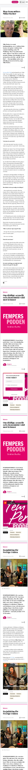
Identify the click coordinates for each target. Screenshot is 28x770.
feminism (12, 405)
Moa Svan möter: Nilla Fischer (11, 13)
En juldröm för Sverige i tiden (10, 551)
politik (11, 698)
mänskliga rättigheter (15, 409)
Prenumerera (15, 2)
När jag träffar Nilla (7, 72)
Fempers (9, 364)
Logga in (23, 2)
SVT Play (12, 657)
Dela (22, 67)
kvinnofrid (18, 405)
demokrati (12, 693)
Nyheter (5, 292)
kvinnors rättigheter (14, 407)
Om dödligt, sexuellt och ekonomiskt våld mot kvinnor (14, 297)
